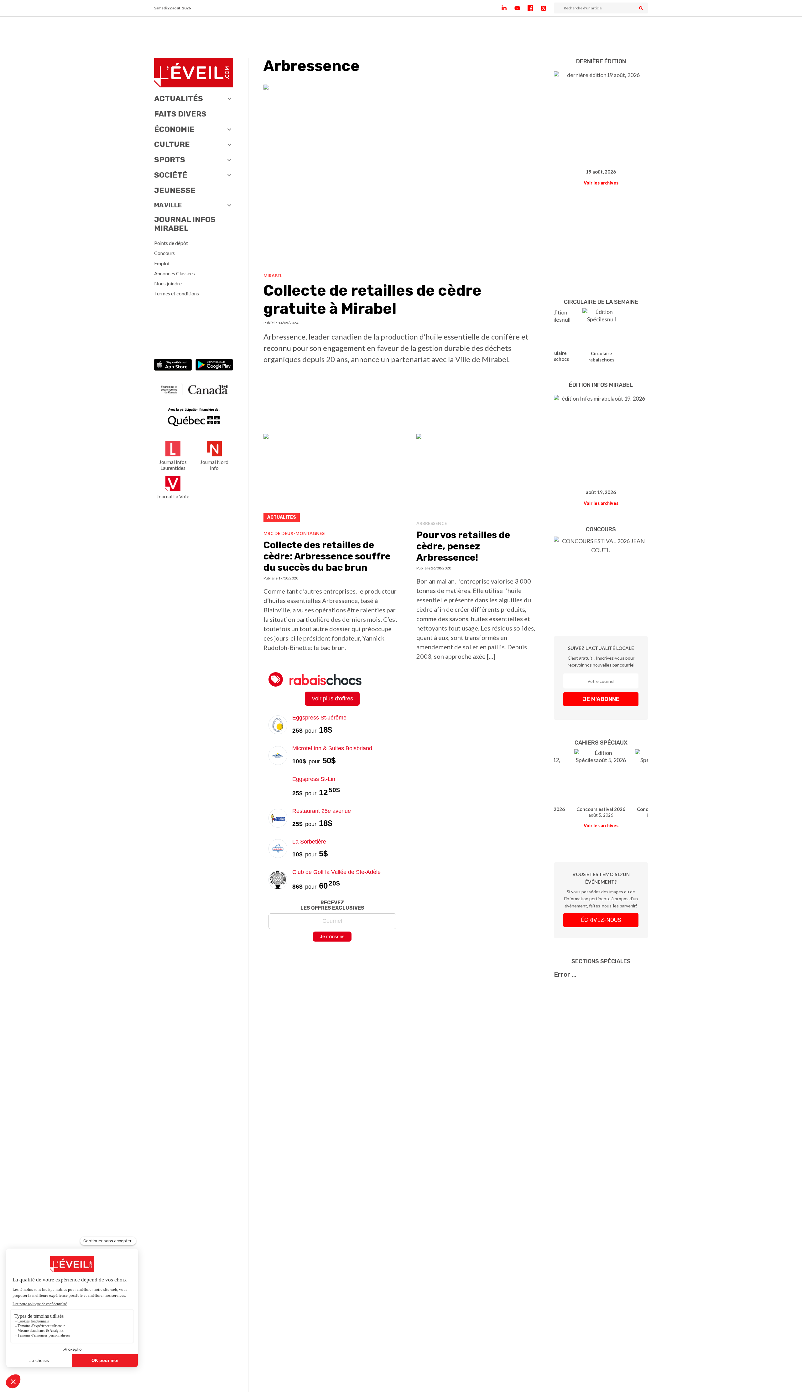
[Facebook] (534, 8)
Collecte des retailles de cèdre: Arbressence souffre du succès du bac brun (326, 556)
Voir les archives (601, 182)
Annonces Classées (174, 273)
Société (170, 175)
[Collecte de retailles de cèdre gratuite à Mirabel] (401, 176)
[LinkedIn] (507, 8)
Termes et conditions (176, 293)
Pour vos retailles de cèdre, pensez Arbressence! (463, 546)
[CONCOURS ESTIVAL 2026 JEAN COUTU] (601, 577)
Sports (169, 159)
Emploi (161, 263)
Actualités (178, 98)
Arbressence (431, 523)
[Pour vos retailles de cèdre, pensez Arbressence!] (477, 475)
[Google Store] (214, 365)
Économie (174, 129)
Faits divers (180, 114)
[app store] (173, 365)
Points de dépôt (171, 243)
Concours (164, 253)
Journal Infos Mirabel (185, 224)
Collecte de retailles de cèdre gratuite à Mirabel (372, 300)
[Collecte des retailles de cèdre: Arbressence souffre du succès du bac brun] (332, 480)
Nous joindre (168, 283)
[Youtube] (521, 8)
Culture (172, 144)
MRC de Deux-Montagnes (294, 533)
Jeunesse (174, 190)
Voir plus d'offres (332, 698)
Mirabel (272, 275)
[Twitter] (547, 8)
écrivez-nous (601, 920)
